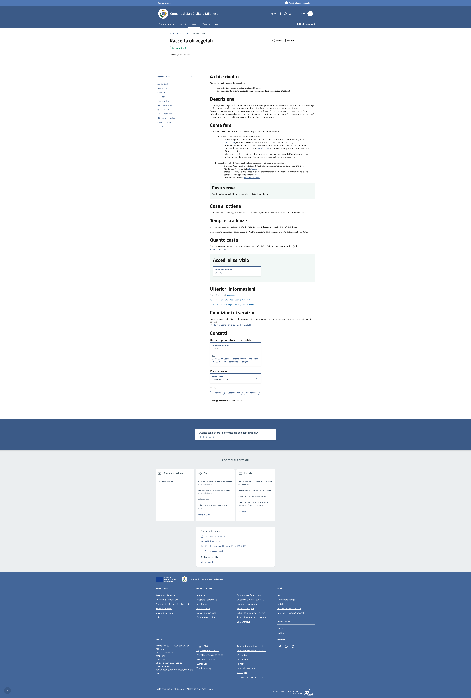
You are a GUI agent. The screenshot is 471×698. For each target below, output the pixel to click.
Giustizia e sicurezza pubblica (250, 599)
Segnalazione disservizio (207, 650)
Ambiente (200, 595)
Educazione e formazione (249, 595)
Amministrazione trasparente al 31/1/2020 (251, 653)
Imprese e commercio (247, 604)
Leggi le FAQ (202, 646)
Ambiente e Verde (223, 269)
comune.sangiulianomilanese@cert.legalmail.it (174, 671)
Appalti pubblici (203, 604)
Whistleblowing (203, 668)
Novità (183, 24)
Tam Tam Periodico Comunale (291, 613)
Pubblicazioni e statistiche (289, 608)
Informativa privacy (246, 668)
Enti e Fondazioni (164, 608)
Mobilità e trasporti (245, 608)
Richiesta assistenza (205, 659)
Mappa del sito (193, 689)
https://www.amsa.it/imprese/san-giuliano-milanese (232, 304)
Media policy (179, 689)
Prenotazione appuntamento (209, 655)
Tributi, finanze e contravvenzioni (252, 617)
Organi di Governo (164, 613)
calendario (252, 169)
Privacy (240, 663)
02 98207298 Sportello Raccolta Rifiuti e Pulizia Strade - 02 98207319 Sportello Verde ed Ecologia (235, 360)
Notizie (280, 604)
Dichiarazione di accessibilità (250, 677)
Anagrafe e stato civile (206, 599)
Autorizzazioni (203, 608)
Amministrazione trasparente (250, 646)
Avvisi (280, 595)
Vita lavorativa (243, 621)
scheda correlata (217, 249)
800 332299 (229, 142)
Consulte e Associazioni (167, 599)
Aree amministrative (165, 595)
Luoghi (280, 633)
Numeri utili (201, 663)
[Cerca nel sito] (310, 13)
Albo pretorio (243, 659)
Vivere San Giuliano (211, 24)
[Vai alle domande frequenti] (7, 690)
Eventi (280, 628)
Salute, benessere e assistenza (251, 613)
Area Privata (207, 689)
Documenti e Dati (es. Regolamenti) (172, 604)
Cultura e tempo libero (206, 617)
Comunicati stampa (286, 599)
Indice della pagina (164, 77)
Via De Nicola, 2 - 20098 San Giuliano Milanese (173, 647)
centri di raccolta (252, 177)
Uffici (158, 617)
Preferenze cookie (164, 689)
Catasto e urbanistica (206, 613)
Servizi (194, 24)
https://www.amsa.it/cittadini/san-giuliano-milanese (232, 300)
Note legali (242, 672)
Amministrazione (166, 24)
